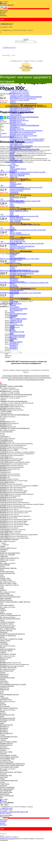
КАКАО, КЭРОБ (14, 216)
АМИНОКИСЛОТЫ (15, 303)
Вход (10, 815)
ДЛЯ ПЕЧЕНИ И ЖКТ (16, 325)
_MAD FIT (13, 102)
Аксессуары (4, 10)
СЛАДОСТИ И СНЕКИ (16, 190)
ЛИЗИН (12, 326)
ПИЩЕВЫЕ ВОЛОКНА (16, 290)
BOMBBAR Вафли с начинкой (19, 93)
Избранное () (14, 811)
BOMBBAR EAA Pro (16, 122)
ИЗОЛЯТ (12, 283)
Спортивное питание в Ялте (13, 376)
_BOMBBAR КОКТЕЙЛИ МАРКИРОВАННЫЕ (23, 103)
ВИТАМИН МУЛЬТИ (16, 342)
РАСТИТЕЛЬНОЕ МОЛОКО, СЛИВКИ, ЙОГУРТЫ (25, 224)
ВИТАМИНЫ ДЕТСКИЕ (17, 331)
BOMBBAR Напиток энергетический (21, 273)
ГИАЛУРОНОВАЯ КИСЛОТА (18, 313)
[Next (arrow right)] (3, 835)
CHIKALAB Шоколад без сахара (20, 147)
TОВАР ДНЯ (13, 177)
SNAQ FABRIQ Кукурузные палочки (21, 107)
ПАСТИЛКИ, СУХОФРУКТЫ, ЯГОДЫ (21, 251)
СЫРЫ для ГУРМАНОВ (17, 175)
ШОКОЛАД (13, 254)
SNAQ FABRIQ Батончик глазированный (23, 98)
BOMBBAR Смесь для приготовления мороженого (27, 140)
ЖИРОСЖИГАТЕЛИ (16, 322)
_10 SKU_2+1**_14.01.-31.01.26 (19, 100)
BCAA (11, 297)
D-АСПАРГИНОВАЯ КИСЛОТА (19, 298)
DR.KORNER (13, 170)
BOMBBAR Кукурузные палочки (20, 110)
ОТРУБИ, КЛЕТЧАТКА (16, 201)
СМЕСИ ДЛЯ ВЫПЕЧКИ (17, 202)
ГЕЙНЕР (12, 312)
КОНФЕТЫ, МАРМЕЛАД (17, 248)
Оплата (2, 13)
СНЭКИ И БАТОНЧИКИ (17, 239)
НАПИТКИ (13, 185)
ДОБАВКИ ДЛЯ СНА (16, 320)
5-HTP (12, 295)
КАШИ (12, 231)
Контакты (3, 15)
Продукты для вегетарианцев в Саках (30, 379)
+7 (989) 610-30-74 (6, 24)
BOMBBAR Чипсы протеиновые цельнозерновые (26, 130)
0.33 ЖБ (12, 152)
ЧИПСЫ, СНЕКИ (15, 253)
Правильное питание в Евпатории (36, 376)
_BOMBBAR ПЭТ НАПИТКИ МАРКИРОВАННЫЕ (24, 125)
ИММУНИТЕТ (14, 278)
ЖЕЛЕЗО (12, 330)
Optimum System (15, 265)
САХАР (12, 236)
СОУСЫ (12, 206)
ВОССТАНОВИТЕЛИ (16, 310)
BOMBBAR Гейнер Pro (17, 129)
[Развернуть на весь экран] (3, 833)
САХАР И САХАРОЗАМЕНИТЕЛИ (20, 189)
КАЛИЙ (12, 328)
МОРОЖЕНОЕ (14, 293)
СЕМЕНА (12, 261)
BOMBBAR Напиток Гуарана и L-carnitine (23, 135)
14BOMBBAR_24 (15, 127)
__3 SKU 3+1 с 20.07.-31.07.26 (19, 91)
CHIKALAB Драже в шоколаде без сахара (23, 150)
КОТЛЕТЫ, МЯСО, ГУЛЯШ (18, 209)
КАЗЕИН (12, 276)
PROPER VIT (13, 266)
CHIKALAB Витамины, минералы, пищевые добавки (27, 139)
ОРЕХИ (12, 249)
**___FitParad (14, 165)
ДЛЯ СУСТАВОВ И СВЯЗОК (18, 318)
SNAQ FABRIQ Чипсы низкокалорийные (23, 132)
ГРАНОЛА (13, 229)
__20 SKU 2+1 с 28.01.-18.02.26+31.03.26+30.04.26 (26, 105)
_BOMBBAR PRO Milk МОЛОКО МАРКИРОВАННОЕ (26, 97)
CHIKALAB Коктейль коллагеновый (21, 142)
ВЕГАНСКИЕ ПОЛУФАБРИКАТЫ (20, 174)
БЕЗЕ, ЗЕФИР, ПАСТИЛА (17, 241)
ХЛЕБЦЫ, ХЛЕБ (15, 207)
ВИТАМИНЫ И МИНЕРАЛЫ (18, 308)
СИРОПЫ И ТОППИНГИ (17, 238)
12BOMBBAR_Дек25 (16, 160)
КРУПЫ (12, 195)
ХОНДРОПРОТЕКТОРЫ (17, 281)
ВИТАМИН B (14, 345)
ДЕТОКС (12, 268)
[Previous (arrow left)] (1, 835)
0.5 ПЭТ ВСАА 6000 (16, 155)
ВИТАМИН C (14, 347)
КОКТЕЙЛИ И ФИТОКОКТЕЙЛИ (20, 219)
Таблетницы (8, 355)
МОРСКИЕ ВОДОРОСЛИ (17, 258)
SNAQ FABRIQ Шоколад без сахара (21, 145)
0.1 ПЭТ (12, 157)
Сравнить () (23, 811)
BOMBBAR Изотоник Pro (18, 123)
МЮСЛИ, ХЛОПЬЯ (15, 233)
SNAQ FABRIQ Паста (16, 144)
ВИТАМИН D (14, 348)
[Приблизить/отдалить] (6, 833)
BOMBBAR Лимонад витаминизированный (24, 271)
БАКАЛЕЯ (13, 182)
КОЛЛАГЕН (13, 324)
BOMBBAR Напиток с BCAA (18, 137)
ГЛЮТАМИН (14, 315)
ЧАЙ (11, 226)
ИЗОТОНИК (13, 285)
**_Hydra (12, 163)
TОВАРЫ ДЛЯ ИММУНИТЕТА (19, 179)
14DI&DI (12, 167)
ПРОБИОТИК (14, 280)
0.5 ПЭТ (12, 158)
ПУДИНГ (12, 227)
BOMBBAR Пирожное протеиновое (21, 112)
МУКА (12, 199)
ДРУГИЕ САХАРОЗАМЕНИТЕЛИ (20, 234)
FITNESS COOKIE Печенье (18, 169)
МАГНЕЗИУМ (14, 286)
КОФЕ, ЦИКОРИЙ (15, 221)
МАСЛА (12, 256)
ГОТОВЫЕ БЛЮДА (15, 184)
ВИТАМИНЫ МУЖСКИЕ (17, 335)
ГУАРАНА (13, 317)
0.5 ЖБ (12, 153)
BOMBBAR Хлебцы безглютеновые (21, 134)
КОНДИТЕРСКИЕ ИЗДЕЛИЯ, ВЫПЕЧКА (22, 246)
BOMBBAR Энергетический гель (20, 270)
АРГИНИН (13, 305)
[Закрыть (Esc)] (1, 833)
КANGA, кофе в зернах (17, 180)
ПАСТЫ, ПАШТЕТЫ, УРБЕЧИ (19, 211)
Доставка (3, 12)
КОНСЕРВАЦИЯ (14, 194)
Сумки (6, 353)
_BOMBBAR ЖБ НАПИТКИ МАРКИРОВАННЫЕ (24, 117)
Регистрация (4, 815)
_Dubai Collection (15, 115)
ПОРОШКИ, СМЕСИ (16, 260)
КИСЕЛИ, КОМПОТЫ (16, 217)
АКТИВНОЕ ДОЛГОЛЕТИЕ (18, 275)
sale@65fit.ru (4, 811)
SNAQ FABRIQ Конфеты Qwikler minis (22, 108)
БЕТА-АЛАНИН (14, 307)
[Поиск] (21, 352)
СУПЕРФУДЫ (14, 192)
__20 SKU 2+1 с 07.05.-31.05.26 (20, 95)
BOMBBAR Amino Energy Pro (19, 120)
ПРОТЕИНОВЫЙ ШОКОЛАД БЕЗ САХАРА (23, 288)
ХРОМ (12, 333)
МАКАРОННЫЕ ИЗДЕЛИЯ (18, 197)
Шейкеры (7, 357)
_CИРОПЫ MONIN (15, 113)
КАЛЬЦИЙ (13, 338)
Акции (5, 9)
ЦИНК (11, 340)
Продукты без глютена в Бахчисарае (14, 377)
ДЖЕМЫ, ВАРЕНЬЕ (16, 243)
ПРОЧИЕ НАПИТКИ (16, 222)
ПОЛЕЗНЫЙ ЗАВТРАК (17, 187)
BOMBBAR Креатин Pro (17, 118)
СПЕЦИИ (12, 172)
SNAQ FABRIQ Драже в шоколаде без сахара (24, 149)
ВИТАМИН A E (14, 343)
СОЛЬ (11, 204)
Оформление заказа (7, 838)
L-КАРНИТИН (14, 302)
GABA (11, 300)
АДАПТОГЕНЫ (14, 292)
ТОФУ (12, 214)
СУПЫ (12, 212)
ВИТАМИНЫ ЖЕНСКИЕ (17, 337)
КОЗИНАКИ (13, 244)
